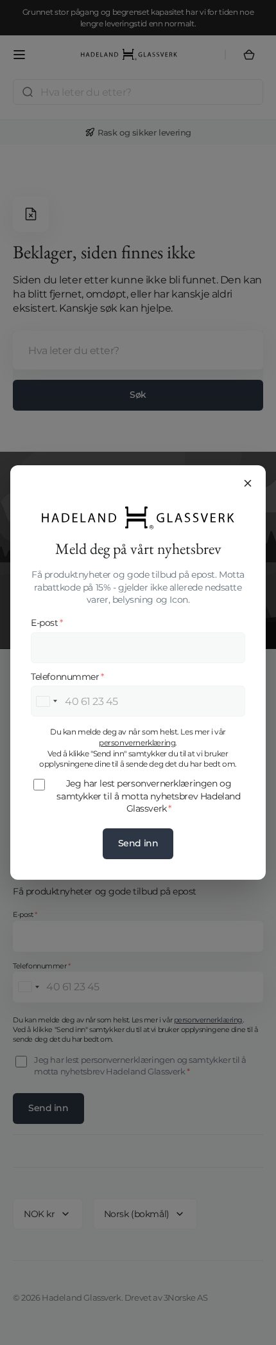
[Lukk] (247, 483)
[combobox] (46, 701)
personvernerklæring (137, 742)
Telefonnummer (67, 676)
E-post (46, 622)
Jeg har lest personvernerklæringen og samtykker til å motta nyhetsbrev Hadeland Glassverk (148, 796)
